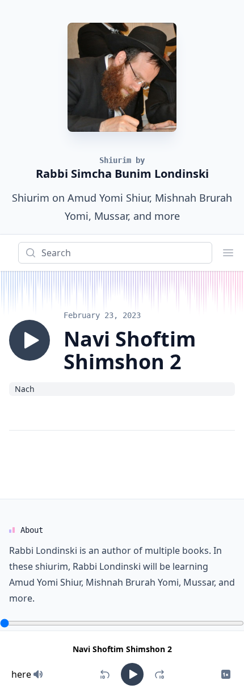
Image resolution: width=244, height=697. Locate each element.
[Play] (29, 340)
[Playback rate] (226, 674)
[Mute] (38, 674)
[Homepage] (122, 77)
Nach (25, 388)
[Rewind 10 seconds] (105, 674)
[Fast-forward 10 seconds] (159, 674)
